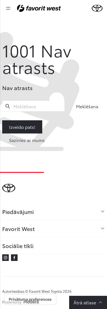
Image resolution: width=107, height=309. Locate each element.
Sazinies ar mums (27, 140)
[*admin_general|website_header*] (97, 8)
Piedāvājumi (18, 211)
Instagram (5, 257)
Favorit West (18, 228)
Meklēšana (87, 106)
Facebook (14, 257)
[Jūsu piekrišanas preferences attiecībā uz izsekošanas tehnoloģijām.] (30, 299)
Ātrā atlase (85, 302)
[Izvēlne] (8, 8)
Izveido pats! (22, 127)
